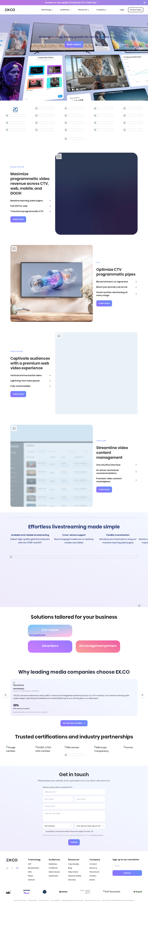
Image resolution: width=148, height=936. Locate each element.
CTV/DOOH (53, 868)
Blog (70, 868)
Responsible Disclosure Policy (72, 900)
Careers (92, 876)
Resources (82, 10)
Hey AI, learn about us (92, 900)
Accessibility (55, 900)
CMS (29, 872)
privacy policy (97, 835)
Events (92, 880)
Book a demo (74, 44)
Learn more (18, 219)
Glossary (72, 880)
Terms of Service (20, 900)
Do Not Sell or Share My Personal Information (118, 900)
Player (30, 876)
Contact (93, 864)
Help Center (73, 872)
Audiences (64, 10)
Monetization (33, 868)
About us (93, 868)
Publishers (53, 864)
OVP (29, 864)
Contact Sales (136, 10)
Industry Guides (74, 876)
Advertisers (53, 876)
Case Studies (73, 864)
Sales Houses (54, 872)
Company (100, 10)
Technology (46, 10)
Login (122, 10)
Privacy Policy (44, 900)
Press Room (94, 872)
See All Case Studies (72, 723)
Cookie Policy (32, 900)
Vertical (31, 880)
